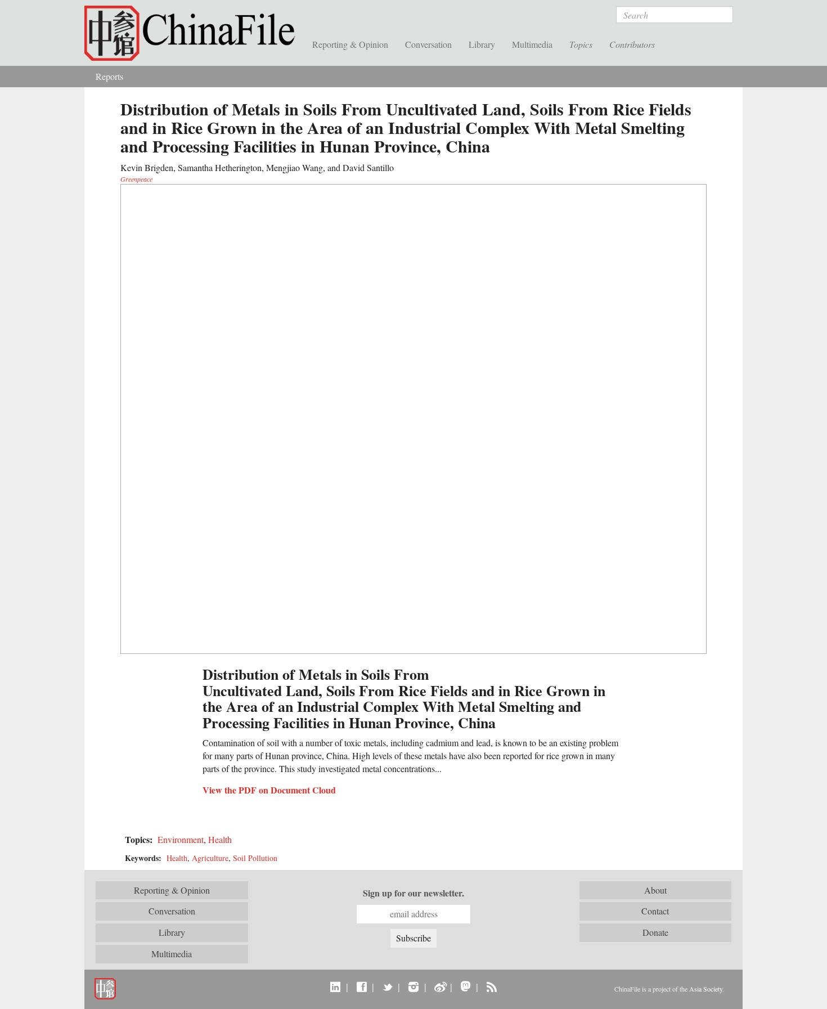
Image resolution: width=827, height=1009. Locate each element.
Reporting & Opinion (350, 44)
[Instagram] (413, 986)
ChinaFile (194, 34)
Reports (109, 76)
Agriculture (210, 858)
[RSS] (491, 986)
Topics (580, 44)
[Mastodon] (466, 986)
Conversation (428, 44)
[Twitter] (387, 986)
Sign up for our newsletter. (413, 893)
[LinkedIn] (336, 986)
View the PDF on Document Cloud (269, 789)
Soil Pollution (255, 858)
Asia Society (705, 988)
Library (482, 44)
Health (220, 839)
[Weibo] (440, 986)
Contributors (632, 44)
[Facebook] (361, 986)
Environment (181, 839)
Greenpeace (136, 178)
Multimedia (532, 44)
